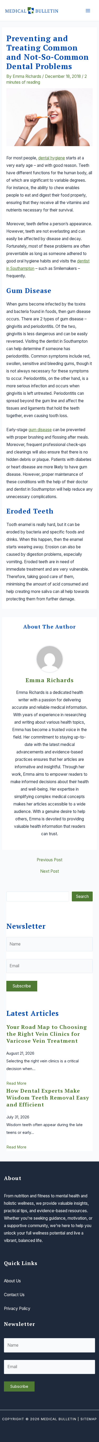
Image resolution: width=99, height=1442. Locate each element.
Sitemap (89, 1419)
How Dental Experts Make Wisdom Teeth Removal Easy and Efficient (47, 1097)
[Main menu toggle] (88, 10)
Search (82, 896)
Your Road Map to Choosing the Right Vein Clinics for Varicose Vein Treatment (46, 1033)
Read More (16, 1083)
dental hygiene (51, 157)
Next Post (49, 871)
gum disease (40, 429)
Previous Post (49, 860)
